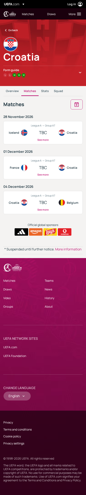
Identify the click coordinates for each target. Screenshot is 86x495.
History (49, 298)
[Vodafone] (64, 232)
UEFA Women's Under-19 (9, 14)
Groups (8, 306)
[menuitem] (31, 14)
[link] (28, 14)
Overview (12, 90)
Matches (30, 90)
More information (68, 249)
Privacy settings (13, 443)
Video (7, 298)
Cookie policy (12, 436)
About (49, 306)
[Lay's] (50, 232)
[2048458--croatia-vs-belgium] (43, 202)
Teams (49, 281)
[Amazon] (36, 232)
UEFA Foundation (14, 356)
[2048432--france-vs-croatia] (43, 167)
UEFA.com (10, 347)
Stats (45, 90)
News (48, 289)
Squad (58, 90)
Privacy (8, 422)
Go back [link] (13, 30)
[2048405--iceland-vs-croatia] (43, 132)
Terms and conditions (17, 429)
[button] (74, 14)
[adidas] (21, 232)
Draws (7, 289)
